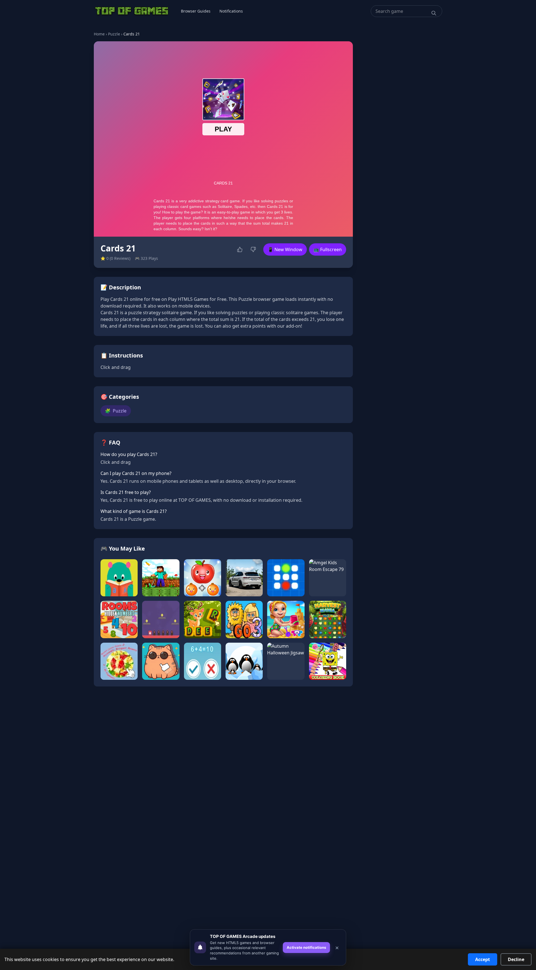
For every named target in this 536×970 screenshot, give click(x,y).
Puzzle (114, 34)
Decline (516, 959)
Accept (482, 959)
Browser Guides (195, 11)
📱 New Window (285, 249)
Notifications (231, 11)
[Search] (434, 13)
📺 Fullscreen (328, 249)
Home (99, 34)
